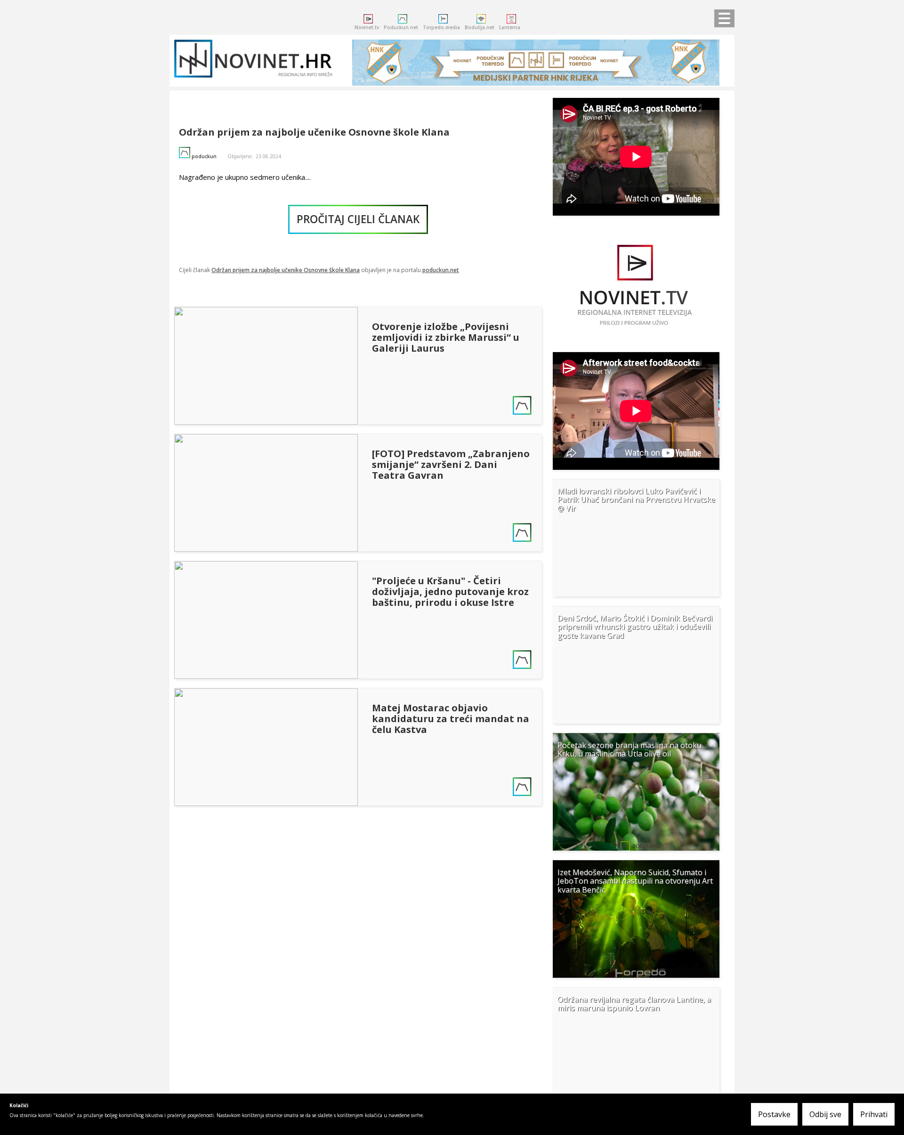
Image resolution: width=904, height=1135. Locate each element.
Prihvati (874, 1114)
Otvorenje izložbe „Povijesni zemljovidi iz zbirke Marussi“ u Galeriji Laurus (445, 337)
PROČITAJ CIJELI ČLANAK (358, 219)
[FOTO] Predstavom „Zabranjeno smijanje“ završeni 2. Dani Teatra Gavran (451, 464)
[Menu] (722, 19)
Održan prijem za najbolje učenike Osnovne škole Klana (314, 132)
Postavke (774, 1114)
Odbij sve (825, 1114)
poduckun (204, 156)
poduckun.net (440, 270)
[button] (636, 537)
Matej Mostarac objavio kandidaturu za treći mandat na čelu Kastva (450, 718)
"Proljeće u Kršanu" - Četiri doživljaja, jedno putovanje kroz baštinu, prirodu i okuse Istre (450, 591)
